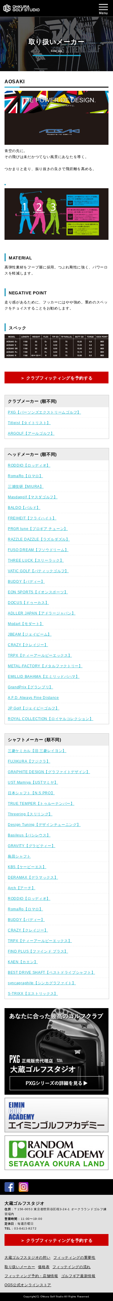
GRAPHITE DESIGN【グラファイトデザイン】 (49, 772)
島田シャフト (19, 856)
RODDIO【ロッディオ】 (29, 465)
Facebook (9, 1187)
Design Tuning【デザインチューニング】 (44, 825)
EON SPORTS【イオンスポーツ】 (38, 592)
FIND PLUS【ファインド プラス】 (38, 951)
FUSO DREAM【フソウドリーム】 (38, 550)
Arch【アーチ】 (21, 888)
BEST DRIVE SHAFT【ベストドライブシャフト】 (51, 972)
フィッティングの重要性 (74, 1257)
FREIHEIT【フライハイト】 (32, 518)
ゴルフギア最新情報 (78, 1276)
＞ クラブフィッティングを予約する (56, 378)
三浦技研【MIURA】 (26, 486)
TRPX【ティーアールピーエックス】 (40, 655)
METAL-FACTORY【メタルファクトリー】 (45, 666)
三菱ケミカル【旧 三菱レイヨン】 (37, 751)
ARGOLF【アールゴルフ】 (31, 433)
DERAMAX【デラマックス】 (33, 877)
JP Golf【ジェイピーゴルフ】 (33, 708)
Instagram (23, 1187)
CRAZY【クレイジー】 (28, 645)
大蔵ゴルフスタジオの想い (27, 1257)
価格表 (43, 1267)
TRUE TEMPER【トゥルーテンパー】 (41, 803)
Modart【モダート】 (25, 624)
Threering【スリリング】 (30, 814)
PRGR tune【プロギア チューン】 (38, 529)
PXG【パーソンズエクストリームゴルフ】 (44, 412)
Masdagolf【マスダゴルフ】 (33, 497)
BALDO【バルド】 (24, 508)
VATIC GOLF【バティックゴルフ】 (38, 571)
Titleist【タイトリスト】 (29, 423)
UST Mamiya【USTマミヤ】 (33, 782)
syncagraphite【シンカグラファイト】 (42, 983)
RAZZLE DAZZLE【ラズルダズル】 (39, 539)
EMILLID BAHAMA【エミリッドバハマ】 (44, 676)
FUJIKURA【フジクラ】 (29, 761)
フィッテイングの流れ (71, 1267)
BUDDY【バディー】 (26, 581)
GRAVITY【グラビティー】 (31, 846)
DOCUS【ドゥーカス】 (28, 603)
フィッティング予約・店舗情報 (31, 1276)
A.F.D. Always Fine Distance (33, 698)
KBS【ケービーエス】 (27, 867)
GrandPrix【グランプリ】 (30, 687)
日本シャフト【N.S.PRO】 (31, 793)
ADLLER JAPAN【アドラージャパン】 (41, 613)
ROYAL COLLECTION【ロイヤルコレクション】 (50, 719)
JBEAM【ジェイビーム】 (30, 634)
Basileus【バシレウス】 (29, 835)
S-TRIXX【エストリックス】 (33, 994)
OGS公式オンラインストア (28, 1285)
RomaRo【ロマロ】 (25, 476)
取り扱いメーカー (20, 1267)
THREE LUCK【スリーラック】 (36, 560)
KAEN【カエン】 (23, 962)
